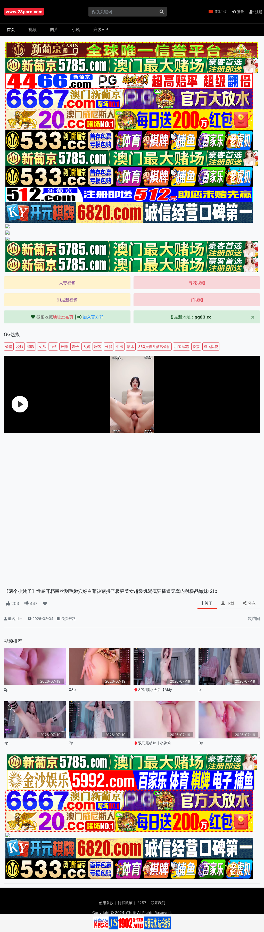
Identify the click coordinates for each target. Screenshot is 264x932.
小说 (76, 29)
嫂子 (75, 346)
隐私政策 (125, 903)
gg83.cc (203, 317)
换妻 (196, 346)
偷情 (8, 346)
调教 (31, 346)
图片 (54, 29)
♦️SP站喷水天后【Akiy (153, 689)
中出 (119, 346)
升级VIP (100, 29)
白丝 (53, 346)
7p (71, 743)
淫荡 (97, 346)
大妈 (86, 346)
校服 (19, 346)
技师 (64, 346)
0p (6, 689)
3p (6, 743)
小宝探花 (181, 346)
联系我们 (158, 903)
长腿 (108, 346)
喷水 (130, 346)
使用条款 (106, 903)
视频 (32, 29)
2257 (141, 903)
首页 (11, 29)
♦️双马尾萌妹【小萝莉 (152, 743)
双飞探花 (211, 346)
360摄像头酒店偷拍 (154, 346)
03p (72, 689)
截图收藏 (54, 317)
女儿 (42, 346)
